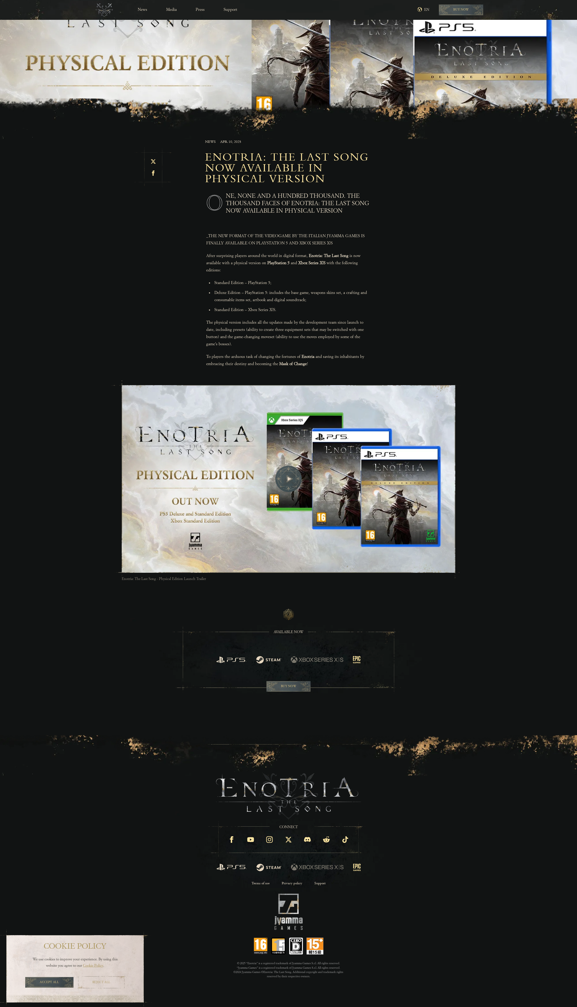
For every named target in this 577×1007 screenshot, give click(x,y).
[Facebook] (231, 839)
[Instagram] (269, 839)
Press (200, 10)
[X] (288, 839)
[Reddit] (326, 839)
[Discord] (307, 839)
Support (230, 10)
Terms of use (261, 883)
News (142, 10)
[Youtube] (250, 839)
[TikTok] (345, 839)
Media (171, 10)
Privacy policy (292, 883)
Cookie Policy (93, 966)
